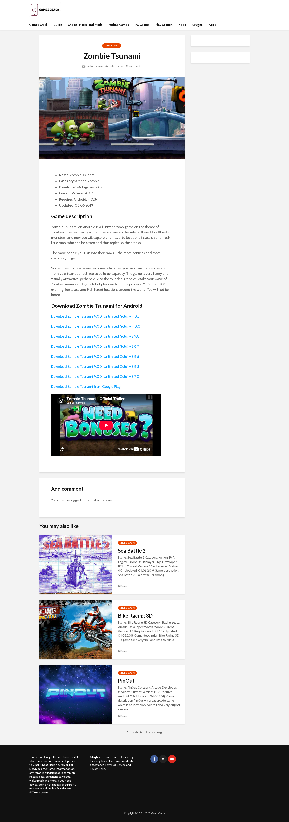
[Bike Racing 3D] (75, 629)
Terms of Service (115, 765)
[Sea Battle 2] (75, 564)
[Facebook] (154, 759)
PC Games (142, 25)
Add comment (116, 66)
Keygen (197, 25)
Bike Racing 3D (135, 615)
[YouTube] (172, 759)
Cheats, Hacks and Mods (85, 25)
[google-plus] (181, 759)
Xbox (182, 25)
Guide (57, 25)
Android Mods (111, 45)
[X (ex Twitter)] (163, 759)
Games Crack (38, 25)
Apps (212, 25)
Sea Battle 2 (132, 550)
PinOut (126, 680)
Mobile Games (119, 25)
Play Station (164, 25)
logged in (77, 500)
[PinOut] (75, 694)
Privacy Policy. (98, 769)
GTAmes (122, 585)
